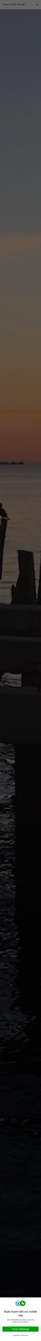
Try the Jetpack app (20, 1329)
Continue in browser (20, 1335)
